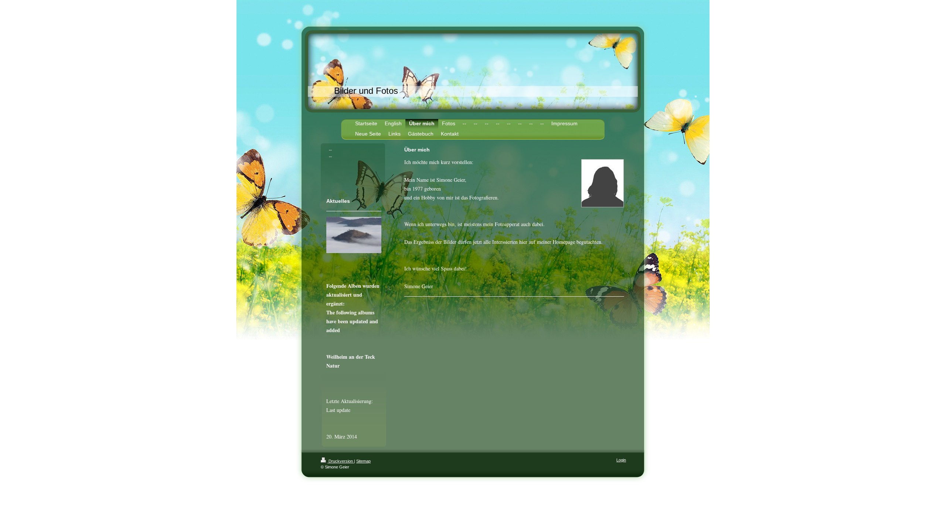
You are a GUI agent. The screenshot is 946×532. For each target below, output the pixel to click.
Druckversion (340, 461)
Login (621, 460)
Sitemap (363, 461)
